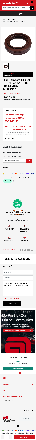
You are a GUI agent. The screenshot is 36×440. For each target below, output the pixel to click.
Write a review (18, 368)
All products (11, 19)
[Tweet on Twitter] (28, 250)
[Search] (32, 8)
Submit (10, 303)
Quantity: (6, 167)
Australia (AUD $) (24, 419)
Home (4, 19)
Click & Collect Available (13, 147)
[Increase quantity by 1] (22, 167)
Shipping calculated (16, 99)
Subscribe (27, 410)
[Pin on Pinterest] (25, 250)
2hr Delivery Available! (12, 152)
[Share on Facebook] (21, 250)
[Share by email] (32, 250)
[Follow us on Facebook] (18, 426)
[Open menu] (4, 3)
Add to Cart (24, 437)
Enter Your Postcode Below (12, 156)
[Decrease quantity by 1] (12, 167)
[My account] (27, 3)
